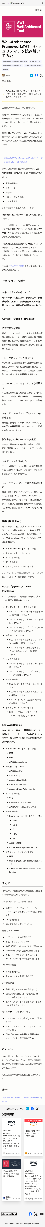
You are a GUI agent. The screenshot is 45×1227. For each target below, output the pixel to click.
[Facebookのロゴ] (30, 1214)
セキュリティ (36, 61)
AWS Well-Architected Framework (15, 61)
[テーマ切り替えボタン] (42, 3)
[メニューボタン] (3, 3)
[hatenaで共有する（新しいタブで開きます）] (31, 75)
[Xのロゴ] (36, 1214)
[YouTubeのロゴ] (42, 1214)
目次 (37, 9)
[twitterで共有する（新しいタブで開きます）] (41, 75)
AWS (6, 69)
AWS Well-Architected (34, 65)
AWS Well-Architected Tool (13, 65)
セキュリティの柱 (16, 265)
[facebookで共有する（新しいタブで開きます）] (36, 75)
